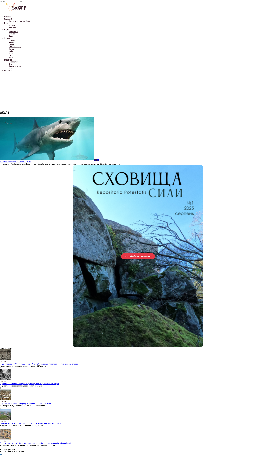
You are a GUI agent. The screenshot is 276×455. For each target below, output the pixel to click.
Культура (8, 60)
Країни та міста (15, 66)
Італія (11, 57)
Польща (12, 49)
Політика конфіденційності (20, 21)
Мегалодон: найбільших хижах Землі (15, 162)
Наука (6, 29)
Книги (11, 36)
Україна (12, 40)
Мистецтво (13, 62)
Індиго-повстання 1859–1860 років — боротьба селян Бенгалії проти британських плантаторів (39, 364)
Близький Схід (15, 47)
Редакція (8, 19)
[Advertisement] (138, 88)
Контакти (8, 70)
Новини (7, 23)
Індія (11, 51)
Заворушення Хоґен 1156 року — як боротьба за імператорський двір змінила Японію (36, 443)
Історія (7, 38)
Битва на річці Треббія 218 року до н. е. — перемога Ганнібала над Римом (30, 423)
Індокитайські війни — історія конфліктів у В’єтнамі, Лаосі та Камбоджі (29, 384)
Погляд (12, 25)
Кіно (10, 64)
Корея (11, 45)
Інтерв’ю (12, 27)
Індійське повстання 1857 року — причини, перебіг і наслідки (25, 403)
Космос (12, 34)
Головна (7, 17)
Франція (12, 53)
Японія (11, 42)
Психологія (13, 32)
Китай (11, 55)
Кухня (11, 68)
